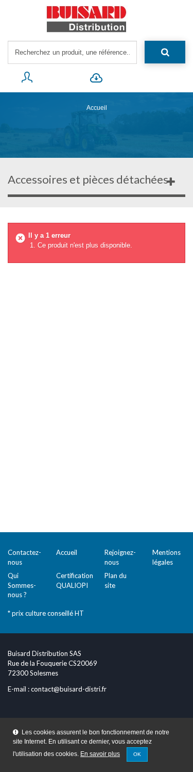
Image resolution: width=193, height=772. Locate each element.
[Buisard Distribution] (96, 19)
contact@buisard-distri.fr (69, 689)
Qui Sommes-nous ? (22, 585)
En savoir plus (100, 754)
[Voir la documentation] (96, 79)
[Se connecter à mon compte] (27, 79)
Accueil (96, 107)
